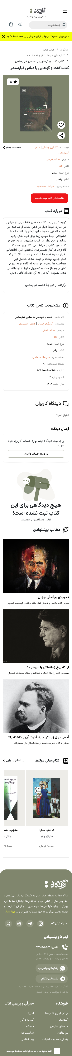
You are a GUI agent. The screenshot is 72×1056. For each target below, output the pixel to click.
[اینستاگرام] (40, 923)
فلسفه (30, 1026)
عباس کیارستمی (26, 324)
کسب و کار (27, 1020)
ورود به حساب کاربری (36, 454)
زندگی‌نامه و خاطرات (55, 1039)
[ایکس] (8, 923)
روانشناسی (27, 1039)
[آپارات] (19, 923)
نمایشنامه (27, 1033)
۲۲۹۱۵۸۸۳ (43, 947)
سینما (51, 186)
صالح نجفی (53, 159)
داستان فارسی (59, 1026)
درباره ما (10, 912)
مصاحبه (41, 186)
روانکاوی (62, 1033)
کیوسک (63, 1020)
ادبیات (30, 1013)
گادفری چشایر (49, 148)
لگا (60, 166)
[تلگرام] (30, 923)
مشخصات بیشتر (13, 147)
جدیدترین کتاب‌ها (56, 1013)
